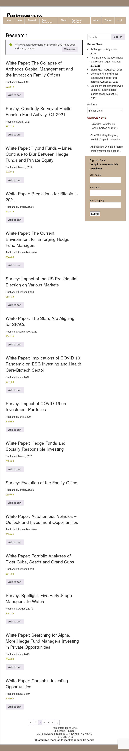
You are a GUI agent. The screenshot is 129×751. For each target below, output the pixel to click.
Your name (95, 174)
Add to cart (14, 95)
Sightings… (97, 69)
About (96, 20)
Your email (95, 187)
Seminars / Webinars (77, 21)
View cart (69, 49)
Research (32, 20)
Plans (63, 20)
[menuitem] (8, 20)
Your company (97, 200)
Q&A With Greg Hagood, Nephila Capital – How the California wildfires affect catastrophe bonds (105, 137)
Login (120, 20)
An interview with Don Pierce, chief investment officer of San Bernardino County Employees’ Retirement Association (106, 149)
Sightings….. (97, 49)
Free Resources (47, 21)
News (19, 20)
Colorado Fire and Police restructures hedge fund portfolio (104, 77)
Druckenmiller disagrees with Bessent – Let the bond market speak (106, 90)
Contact (108, 20)
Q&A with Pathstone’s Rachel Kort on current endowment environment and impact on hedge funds (106, 126)
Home (8, 20)
